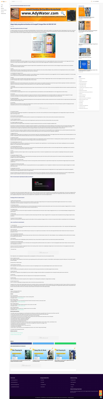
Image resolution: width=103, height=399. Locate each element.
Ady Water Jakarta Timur (21, 305)
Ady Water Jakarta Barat (21, 301)
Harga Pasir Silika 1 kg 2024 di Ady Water (85, 57)
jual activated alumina (82, 83)
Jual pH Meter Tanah (82, 86)
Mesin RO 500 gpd (82, 96)
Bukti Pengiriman (73, 382)
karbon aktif (81, 89)
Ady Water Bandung (20, 297)
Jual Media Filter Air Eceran (15, 386)
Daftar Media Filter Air (14, 382)
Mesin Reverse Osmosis (83, 90)
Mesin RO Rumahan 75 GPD (83, 99)
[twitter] (85, 1)
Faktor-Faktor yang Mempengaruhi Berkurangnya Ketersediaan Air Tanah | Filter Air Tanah (86, 17)
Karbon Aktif (43, 386)
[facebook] (84, 1)
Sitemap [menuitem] (2, 8)
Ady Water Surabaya (20, 309)
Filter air (14, 22)
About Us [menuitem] (2, 11)
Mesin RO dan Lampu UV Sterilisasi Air (85, 98)
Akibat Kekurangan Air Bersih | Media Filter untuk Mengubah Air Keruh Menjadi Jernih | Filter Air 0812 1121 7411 (88, 31)
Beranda (11, 22)
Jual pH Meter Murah (82, 84)
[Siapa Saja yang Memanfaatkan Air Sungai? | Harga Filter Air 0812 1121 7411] (85, 38)
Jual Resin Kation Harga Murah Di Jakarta (85, 87)
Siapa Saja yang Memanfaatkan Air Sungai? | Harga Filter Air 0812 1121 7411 (88, 44)
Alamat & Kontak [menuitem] (3, 10)
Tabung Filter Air (43, 384)
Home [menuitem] (2, 4)
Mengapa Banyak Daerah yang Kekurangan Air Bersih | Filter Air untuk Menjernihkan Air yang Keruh (88, 70)
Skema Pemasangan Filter (15, 384)
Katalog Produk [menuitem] (3, 13)
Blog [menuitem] (1, 6)
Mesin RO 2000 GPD (82, 95)
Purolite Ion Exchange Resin (83, 105)
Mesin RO (80, 93)
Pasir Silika (81, 102)
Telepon (72, 386)
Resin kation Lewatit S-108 (83, 108)
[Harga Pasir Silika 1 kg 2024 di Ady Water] (85, 52)
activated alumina (82, 78)
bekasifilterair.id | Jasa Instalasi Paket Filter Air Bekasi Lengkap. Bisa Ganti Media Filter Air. (54, 397)
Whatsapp (72, 384)
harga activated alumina (83, 81)
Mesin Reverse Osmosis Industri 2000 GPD (86, 92)
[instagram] (87, 1)
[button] (11, 1)
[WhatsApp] (88, 1)
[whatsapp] (65, 343)
